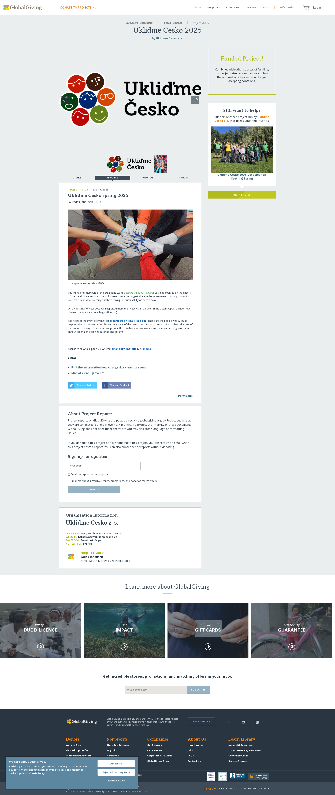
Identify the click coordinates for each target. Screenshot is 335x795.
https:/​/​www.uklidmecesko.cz (97, 537)
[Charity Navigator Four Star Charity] (212, 776)
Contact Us (194, 761)
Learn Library (241, 739)
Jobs (190, 750)
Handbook (113, 755)
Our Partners (154, 750)
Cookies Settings (116, 780)
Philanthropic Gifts (77, 750)
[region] (72, 773)
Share (183, 177)
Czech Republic (173, 22)
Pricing (252, 788)
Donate (75, 7)
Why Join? (112, 750)
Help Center (201, 721)
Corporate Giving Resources (244, 750)
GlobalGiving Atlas (158, 761)
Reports (112, 177)
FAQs (191, 755)
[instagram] (243, 722)
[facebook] (229, 722)
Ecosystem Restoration (139, 22)
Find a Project (242, 194)
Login (317, 7)
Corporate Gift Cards (159, 755)
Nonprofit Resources (240, 745)
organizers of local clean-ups (128, 320)
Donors (73, 739)
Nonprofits (213, 7)
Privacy (223, 788)
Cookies (233, 788)
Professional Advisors (78, 755)
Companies (232, 7)
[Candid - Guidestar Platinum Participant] (224, 776)
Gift (286, 7)
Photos (148, 177)
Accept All (116, 763)
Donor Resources (238, 755)
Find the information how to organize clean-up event (108, 367)
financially (118, 348)
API (260, 788)
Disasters (250, 7)
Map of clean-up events (87, 373)
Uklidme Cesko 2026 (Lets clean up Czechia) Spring (242, 176)
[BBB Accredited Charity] (239, 776)
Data (266, 788)
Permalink (185, 396)
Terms (243, 788)
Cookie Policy (37, 773)
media (147, 348)
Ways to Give (73, 745)
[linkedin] (257, 722)
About (197, 7)
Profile (87, 543)
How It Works (195, 745)
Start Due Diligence (118, 745)
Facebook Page (91, 540)
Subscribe (198, 689)
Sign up (93, 489)
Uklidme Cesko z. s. (169, 38)
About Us (197, 739)
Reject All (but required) (116, 772)
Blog (265, 7)
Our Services (154, 745)
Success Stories (237, 761)
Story (77, 177)
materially (132, 348)
